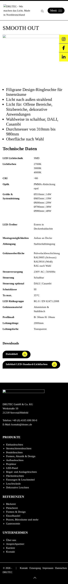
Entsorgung (35, 568)
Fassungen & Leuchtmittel (20, 479)
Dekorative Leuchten (17, 487)
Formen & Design (16, 511)
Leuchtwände (13, 483)
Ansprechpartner (15, 544)
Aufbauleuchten (15, 460)
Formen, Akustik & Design (20, 456)
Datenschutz (61, 568)
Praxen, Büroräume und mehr (22, 519)
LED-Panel (12, 468)
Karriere (10, 548)
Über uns (11, 540)
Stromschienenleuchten (18, 448)
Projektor (11, 464)
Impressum (48, 568)
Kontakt (10, 551)
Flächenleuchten (15, 475)
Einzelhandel (13, 515)
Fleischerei (12, 508)
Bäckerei (11, 504)
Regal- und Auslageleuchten (21, 471)
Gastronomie (13, 523)
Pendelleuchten (14, 452)
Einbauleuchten (14, 444)
